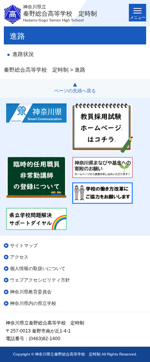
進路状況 (23, 54)
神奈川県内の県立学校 (33, 303)
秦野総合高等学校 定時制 (36, 70)
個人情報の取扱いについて (37, 268)
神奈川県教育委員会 (31, 292)
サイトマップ (24, 245)
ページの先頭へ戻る (75, 90)
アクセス (19, 257)
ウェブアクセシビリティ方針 (40, 280)
